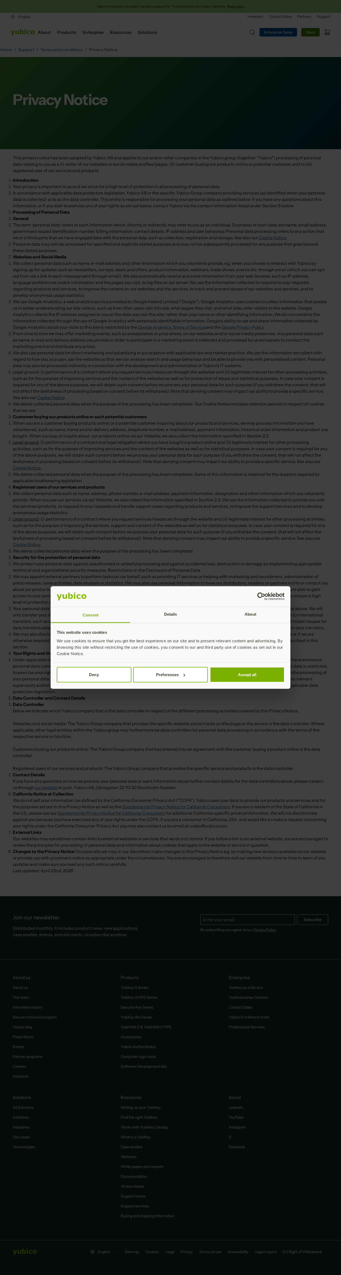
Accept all (247, 674)
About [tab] (250, 614)
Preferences (167, 674)
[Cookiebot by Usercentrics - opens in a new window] (261, 596)
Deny (94, 674)
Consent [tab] (91, 614)
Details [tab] (170, 614)
